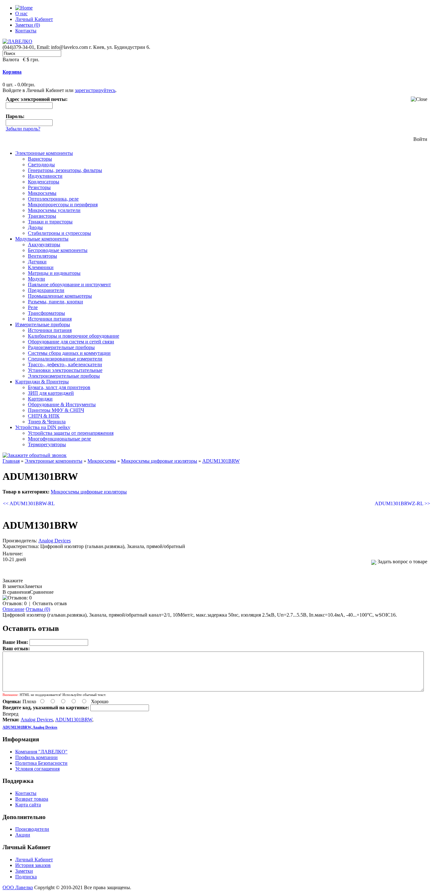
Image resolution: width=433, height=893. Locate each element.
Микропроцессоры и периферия (63, 204)
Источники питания (50, 318)
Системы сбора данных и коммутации (69, 353)
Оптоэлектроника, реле (53, 199)
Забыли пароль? (23, 128)
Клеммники (41, 267)
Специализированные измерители (65, 358)
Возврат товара (31, 799)
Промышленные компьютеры (60, 296)
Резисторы (39, 187)
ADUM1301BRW (221, 461)
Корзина (12, 72)
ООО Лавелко (18, 887)
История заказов (33, 865)
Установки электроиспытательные (65, 370)
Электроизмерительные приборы (64, 376)
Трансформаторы (46, 313)
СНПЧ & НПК (44, 416)
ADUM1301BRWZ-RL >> (402, 503)
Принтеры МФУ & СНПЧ (56, 410)
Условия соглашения (37, 768)
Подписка (26, 876)
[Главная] (24, 7)
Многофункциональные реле (59, 438)
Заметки (24, 871)
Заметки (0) (27, 25)
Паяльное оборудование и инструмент (69, 284)
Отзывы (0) (38, 609)
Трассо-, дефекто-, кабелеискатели (65, 364)
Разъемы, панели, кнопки (55, 301)
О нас (21, 13)
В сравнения (16, 592)
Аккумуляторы (44, 244)
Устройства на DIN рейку (42, 427)
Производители (32, 829)
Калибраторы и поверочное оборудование (73, 336)
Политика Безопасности (41, 763)
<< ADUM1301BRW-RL (29, 503)
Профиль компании (36, 757)
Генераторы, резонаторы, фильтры (65, 170)
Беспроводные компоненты (57, 250)
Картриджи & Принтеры (42, 381)
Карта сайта (28, 804)
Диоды (35, 227)
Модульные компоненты (41, 238)
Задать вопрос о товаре (401, 561)
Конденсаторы (43, 181)
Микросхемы (42, 193)
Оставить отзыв (50, 603)
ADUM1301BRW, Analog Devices (30, 727)
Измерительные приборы (42, 324)
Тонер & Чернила (47, 421)
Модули (36, 278)
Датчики (37, 261)
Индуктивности (45, 176)
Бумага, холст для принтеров (59, 387)
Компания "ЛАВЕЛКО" (41, 751)
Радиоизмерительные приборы (61, 347)
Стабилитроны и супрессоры (59, 233)
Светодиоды (41, 164)
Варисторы (40, 159)
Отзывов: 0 (15, 603)
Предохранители (46, 290)
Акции (22, 834)
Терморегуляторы (47, 444)
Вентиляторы (42, 256)
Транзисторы (42, 216)
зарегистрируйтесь (95, 90)
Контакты (25, 30)
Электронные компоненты (44, 153)
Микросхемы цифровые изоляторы (159, 461)
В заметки (13, 586)
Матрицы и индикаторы (54, 273)
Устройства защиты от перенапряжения (70, 433)
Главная (11, 461)
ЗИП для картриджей (51, 393)
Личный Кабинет (34, 19)
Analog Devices (54, 540)
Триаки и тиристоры (50, 221)
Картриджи (40, 398)
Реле (33, 307)
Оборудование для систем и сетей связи (71, 341)
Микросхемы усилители (54, 210)
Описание (13, 609)
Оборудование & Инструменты (62, 404)
